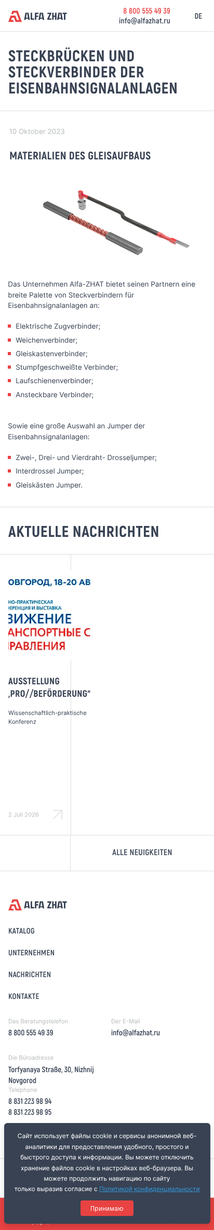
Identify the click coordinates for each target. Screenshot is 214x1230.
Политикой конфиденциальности (149, 1189)
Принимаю (107, 1208)
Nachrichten (29, 974)
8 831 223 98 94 (29, 1100)
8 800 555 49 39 (146, 10)
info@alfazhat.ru (144, 20)
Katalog (21, 930)
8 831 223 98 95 (29, 1111)
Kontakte (23, 996)
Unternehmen (31, 952)
